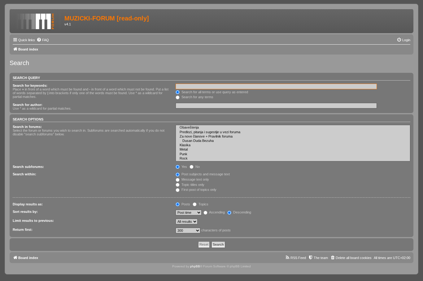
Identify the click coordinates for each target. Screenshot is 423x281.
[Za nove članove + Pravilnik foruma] (293, 136)
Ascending (216, 212)
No (197, 167)
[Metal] (293, 149)
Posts (185, 204)
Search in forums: (27, 127)
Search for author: (27, 105)
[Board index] (37, 20)
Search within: (24, 174)
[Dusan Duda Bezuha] (293, 141)
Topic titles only (192, 185)
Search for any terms (197, 97)
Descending (241, 212)
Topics (203, 204)
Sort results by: (25, 211)
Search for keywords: (30, 85)
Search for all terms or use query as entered (214, 92)
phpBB (195, 266)
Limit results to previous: (33, 220)
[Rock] (293, 158)
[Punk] (293, 154)
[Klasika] (293, 145)
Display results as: (28, 204)
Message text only (195, 179)
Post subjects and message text (205, 174)
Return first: (23, 229)
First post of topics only (198, 189)
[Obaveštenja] (293, 127)
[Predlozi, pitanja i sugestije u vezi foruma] (293, 132)
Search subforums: (28, 167)
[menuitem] (43, 40)
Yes (184, 167)
